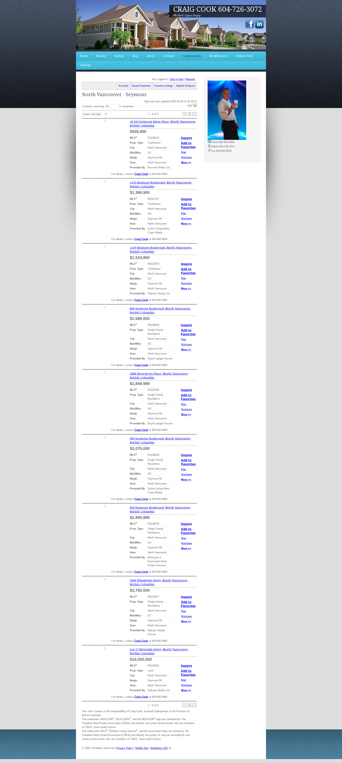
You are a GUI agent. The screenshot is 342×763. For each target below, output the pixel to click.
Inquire (186, 138)
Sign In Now (176, 79)
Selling (119, 56)
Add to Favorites (188, 145)
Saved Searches (141, 85)
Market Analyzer (185, 85)
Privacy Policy (125, 748)
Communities (191, 56)
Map (183, 152)
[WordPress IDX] (182, 748)
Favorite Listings (163, 85)
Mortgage (186, 157)
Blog (135, 56)
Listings (168, 56)
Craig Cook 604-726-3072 (217, 9)
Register (190, 79)
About (151, 56)
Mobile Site (141, 748)
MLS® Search (218, 56)
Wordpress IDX (159, 748)
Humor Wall (244, 56)
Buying (101, 56)
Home (84, 56)
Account (123, 85)
